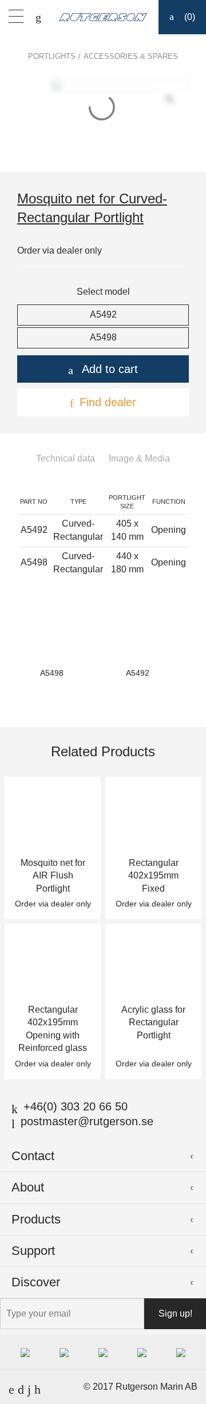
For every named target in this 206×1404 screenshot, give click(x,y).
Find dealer (108, 402)
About (27, 1187)
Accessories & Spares (131, 56)
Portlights (52, 56)
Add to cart (110, 369)
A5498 (103, 337)
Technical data (65, 458)
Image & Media (139, 458)
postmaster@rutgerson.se (87, 1121)
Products (36, 1219)
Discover (35, 1282)
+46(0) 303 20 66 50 (75, 1106)
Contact (32, 1156)
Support (33, 1250)
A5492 (103, 314)
